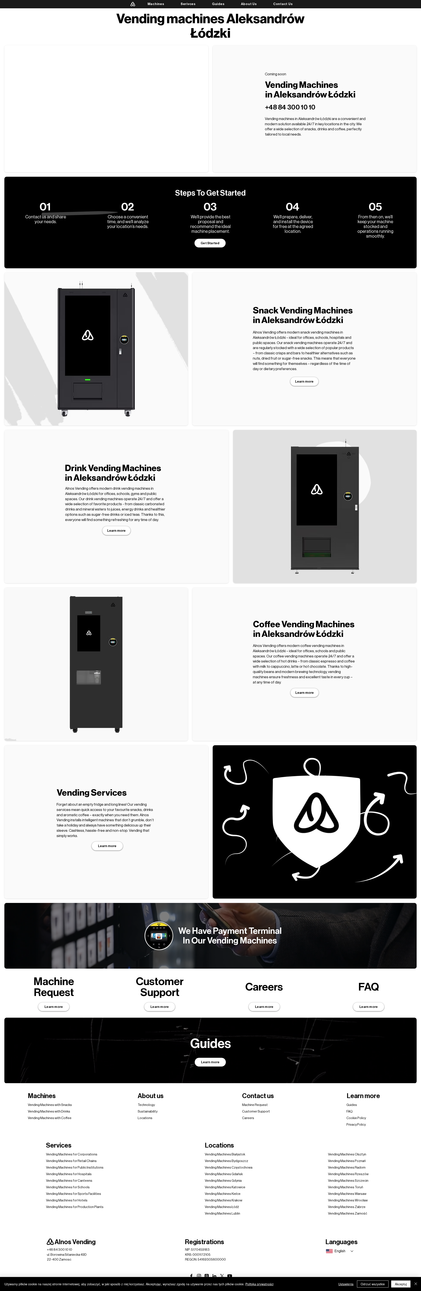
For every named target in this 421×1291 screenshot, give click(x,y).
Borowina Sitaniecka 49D (68, 1254)
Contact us (258, 1096)
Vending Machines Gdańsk (224, 1174)
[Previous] (56, 349)
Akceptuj (401, 1284)
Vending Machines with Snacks (50, 1105)
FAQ (349, 1111)
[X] (222, 1276)
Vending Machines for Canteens (69, 1180)
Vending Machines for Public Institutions (74, 1167)
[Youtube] (229, 1276)
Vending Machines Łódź (222, 1207)
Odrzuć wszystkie (373, 1284)
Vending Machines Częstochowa (228, 1167)
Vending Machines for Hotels (66, 1200)
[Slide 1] (91, 418)
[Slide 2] (96, 418)
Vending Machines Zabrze (347, 1207)
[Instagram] (199, 1276)
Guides (351, 1105)
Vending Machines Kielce (223, 1194)
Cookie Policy (356, 1118)
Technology (146, 1105)
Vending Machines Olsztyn (347, 1154)
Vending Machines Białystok (225, 1154)
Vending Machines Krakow (223, 1200)
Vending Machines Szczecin (348, 1180)
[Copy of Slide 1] (325, 576)
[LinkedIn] (214, 1276)
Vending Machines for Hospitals (69, 1174)
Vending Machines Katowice (225, 1187)
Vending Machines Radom (347, 1167)
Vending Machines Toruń (345, 1187)
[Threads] (206, 1276)
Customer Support (256, 1111)
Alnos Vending (75, 1242)
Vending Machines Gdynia (223, 1180)
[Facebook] (191, 1276)
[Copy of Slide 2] (102, 418)
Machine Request (255, 1105)
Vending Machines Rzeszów (348, 1174)
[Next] (137, 349)
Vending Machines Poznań (347, 1161)
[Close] (415, 1283)
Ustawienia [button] (345, 1284)
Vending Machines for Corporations (71, 1154)
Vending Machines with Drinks (49, 1111)
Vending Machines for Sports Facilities (73, 1194)
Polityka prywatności (259, 1284)
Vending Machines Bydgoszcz (226, 1161)
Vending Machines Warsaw (347, 1194)
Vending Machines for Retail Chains (71, 1161)
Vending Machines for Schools (68, 1187)
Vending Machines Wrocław (348, 1200)
